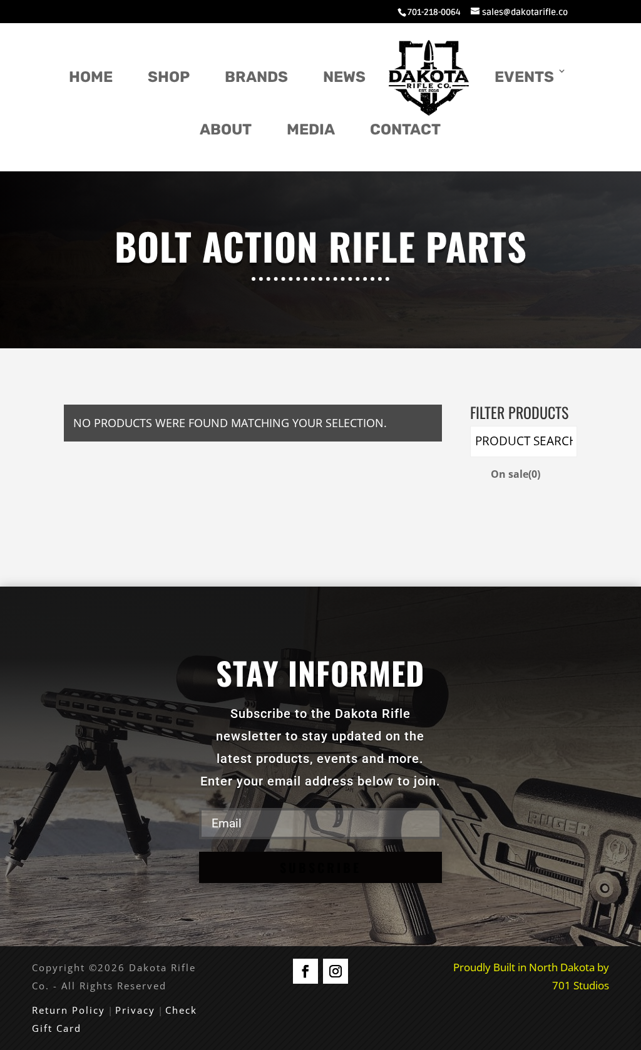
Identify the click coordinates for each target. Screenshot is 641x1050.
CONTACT (405, 129)
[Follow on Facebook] (305, 971)
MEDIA (311, 129)
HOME (91, 77)
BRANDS (256, 77)
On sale (515, 474)
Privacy (135, 1010)
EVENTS (524, 77)
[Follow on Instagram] (335, 971)
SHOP (169, 77)
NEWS (344, 77)
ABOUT (226, 129)
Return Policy (68, 1010)
